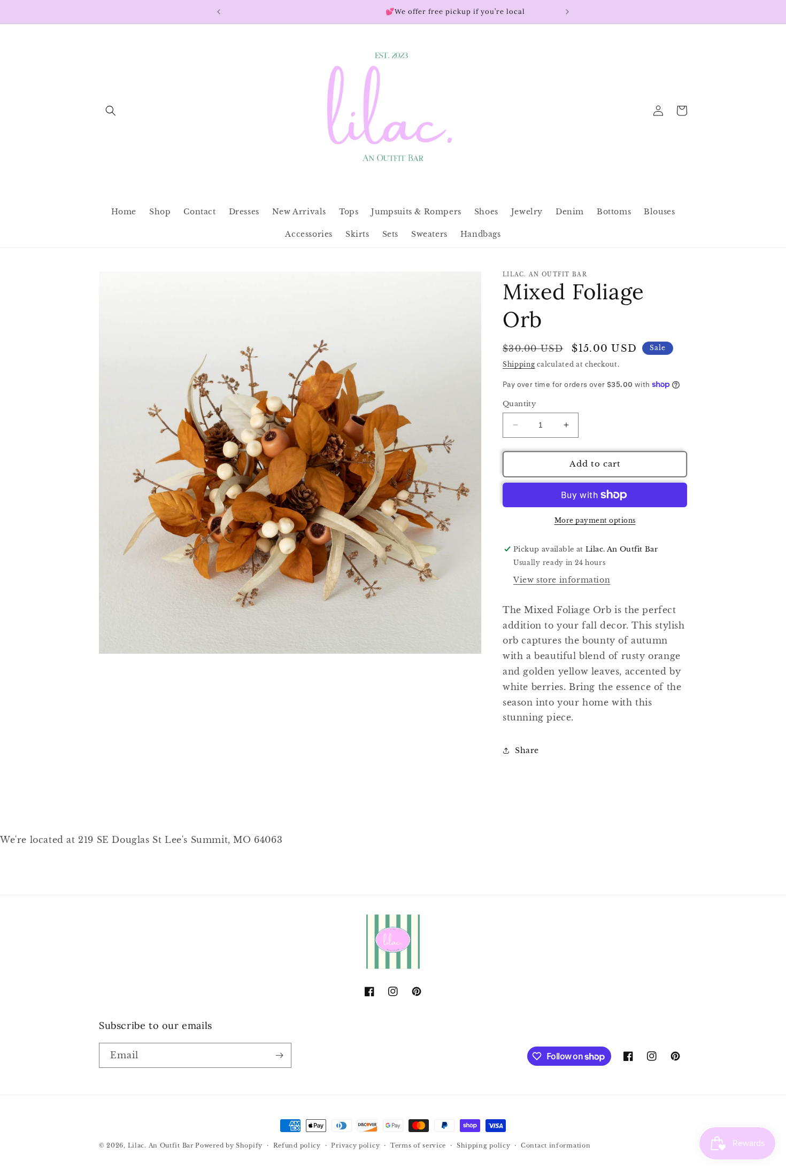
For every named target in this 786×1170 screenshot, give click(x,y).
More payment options (595, 520)
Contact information (555, 1145)
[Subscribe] (279, 1055)
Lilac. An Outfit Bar (161, 1145)
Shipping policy (484, 1145)
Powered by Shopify (229, 1145)
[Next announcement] (567, 12)
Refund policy (297, 1145)
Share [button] (527, 750)
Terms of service (418, 1145)
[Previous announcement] (218, 12)
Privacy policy (355, 1145)
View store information (561, 580)
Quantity (519, 403)
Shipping (519, 364)
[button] (110, 110)
